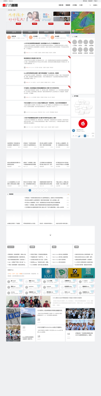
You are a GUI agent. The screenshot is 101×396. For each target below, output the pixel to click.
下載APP (95, 1)
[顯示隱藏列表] (93, 136)
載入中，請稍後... (12, 240)
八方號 (80, 5)
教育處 (45, 97)
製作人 (49, 82)
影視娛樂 (10, 74)
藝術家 (77, 109)
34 (43, 190)
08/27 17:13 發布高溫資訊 (59, 262)
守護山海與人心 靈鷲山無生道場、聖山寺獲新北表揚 (62, 184)
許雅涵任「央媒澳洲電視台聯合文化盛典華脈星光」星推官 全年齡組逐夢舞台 (30, 145)
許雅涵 (53, 82)
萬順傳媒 (80, 53)
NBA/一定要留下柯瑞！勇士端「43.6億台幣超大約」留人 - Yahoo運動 (17, 262)
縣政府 (51, 67)
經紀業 (56, 127)
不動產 (42, 127)
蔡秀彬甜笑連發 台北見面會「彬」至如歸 (31, 223)
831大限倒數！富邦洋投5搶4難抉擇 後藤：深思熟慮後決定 (40, 264)
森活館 (40, 67)
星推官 (42, 82)
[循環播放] (85, 136)
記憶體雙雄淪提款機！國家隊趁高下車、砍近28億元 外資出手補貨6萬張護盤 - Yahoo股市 (17, 257)
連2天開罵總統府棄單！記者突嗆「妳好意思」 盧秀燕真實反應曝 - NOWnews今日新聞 (17, 259)
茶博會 (79, 104)
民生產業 (10, 44)
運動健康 (9, 166)
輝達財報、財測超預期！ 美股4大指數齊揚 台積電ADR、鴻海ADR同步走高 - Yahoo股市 (17, 254)
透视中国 (75, 53)
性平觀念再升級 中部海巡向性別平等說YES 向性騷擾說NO (62, 164)
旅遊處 (46, 52)
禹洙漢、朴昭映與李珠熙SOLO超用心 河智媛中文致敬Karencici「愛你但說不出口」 (47, 223)
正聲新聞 (86, 53)
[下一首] (76, 136)
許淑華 (81, 113)
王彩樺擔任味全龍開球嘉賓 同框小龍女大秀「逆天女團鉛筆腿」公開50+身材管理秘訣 (46, 207)
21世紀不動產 (37, 127)
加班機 (43, 52)
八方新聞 (75, 45)
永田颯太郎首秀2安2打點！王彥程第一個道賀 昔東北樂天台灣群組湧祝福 (40, 259)
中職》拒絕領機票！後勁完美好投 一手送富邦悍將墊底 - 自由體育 (17, 264)
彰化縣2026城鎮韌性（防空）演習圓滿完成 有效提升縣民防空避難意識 (62, 145)
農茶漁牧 (26, 186)
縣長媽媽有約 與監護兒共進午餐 (32, 58)
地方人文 (26, 166)
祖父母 (49, 97)
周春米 (38, 97)
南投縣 (89, 108)
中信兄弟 (40, 112)
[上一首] (73, 136)
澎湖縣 (54, 52)
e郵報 (85, 45)
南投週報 (91, 45)
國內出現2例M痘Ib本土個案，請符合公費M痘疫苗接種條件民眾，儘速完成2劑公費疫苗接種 (84, 257)
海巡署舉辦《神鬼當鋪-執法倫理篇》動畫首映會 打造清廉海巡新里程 (13, 145)
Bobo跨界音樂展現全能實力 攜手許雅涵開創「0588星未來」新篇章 (41, 73)
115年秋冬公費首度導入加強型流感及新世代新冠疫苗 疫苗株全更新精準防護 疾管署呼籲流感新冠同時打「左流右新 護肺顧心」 (84, 262)
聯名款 (56, 112)
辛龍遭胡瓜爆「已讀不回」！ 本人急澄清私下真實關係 (40, 257)
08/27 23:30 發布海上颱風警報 (60, 254)
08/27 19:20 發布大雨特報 (59, 259)
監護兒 (47, 67)
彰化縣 (36, 67)
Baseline (35, 112)
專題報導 (68, 5)
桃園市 (53, 127)
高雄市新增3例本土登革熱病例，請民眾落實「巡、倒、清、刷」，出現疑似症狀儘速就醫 (84, 254)
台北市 (38, 82)
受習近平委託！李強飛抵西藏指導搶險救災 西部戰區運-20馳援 (40, 254)
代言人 (44, 112)
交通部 (39, 52)
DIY (34, 67)
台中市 (77, 104)
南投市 (87, 112)
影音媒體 (10, 212)
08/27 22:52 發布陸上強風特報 (60, 257)
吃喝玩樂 (9, 186)
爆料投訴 (85, 1)
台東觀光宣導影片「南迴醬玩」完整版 (14, 223)
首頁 (14, 10)
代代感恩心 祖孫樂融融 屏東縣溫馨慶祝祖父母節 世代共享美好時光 (41, 88)
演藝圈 (45, 82)
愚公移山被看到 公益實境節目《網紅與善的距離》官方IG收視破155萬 (46, 145)
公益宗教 (10, 59)
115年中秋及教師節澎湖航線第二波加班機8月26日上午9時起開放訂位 (42, 43)
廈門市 (86, 110)
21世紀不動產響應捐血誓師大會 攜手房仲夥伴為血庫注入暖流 (40, 118)
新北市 (81, 109)
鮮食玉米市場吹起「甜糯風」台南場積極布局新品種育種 (30, 184)
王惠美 (44, 67)
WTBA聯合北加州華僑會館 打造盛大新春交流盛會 (67, 298)
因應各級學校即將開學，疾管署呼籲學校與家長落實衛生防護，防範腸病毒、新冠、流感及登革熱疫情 (84, 259)
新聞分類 (61, 5)
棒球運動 (52, 112)
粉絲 (87, 103)
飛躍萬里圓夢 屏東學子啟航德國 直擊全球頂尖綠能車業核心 (46, 184)
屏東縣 (42, 97)
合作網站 (75, 5)
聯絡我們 (90, 1)
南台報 (80, 45)
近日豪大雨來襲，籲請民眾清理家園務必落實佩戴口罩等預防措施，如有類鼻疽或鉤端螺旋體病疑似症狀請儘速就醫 (84, 264)
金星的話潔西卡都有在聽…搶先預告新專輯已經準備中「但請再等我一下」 (63, 223)
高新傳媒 (91, 53)
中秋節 (35, 52)
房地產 (49, 127)
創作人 (34, 82)
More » (68, 52)
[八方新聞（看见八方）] (10, 5)
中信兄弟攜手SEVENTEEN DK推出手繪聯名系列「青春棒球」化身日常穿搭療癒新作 (45, 103)
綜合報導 (9, 147)
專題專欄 (11, 194)
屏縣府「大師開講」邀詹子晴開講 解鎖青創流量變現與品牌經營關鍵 (30, 164)
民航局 (50, 52)
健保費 (34, 97)
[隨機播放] (88, 136)
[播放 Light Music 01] (73, 130)
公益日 (45, 127)
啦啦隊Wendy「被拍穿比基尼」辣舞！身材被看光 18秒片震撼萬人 (40, 262)
